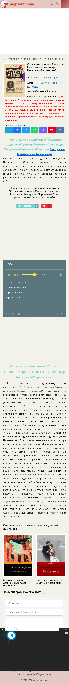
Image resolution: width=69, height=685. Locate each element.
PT (51, 130)
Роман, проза (52, 77)
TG (8, 130)
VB (43, 130)
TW (25, 130)
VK (60, 130)
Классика (39, 77)
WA (34, 130)
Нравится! (29, 206)
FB (17, 130)
